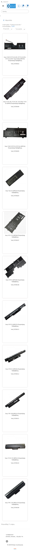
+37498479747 (5, 1)
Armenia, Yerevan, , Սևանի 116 (14, 536)
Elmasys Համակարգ (17, 544)
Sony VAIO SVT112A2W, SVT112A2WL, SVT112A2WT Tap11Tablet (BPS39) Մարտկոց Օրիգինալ (15, 58)
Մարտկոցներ (6, 26)
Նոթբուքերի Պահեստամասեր (11, 24)
